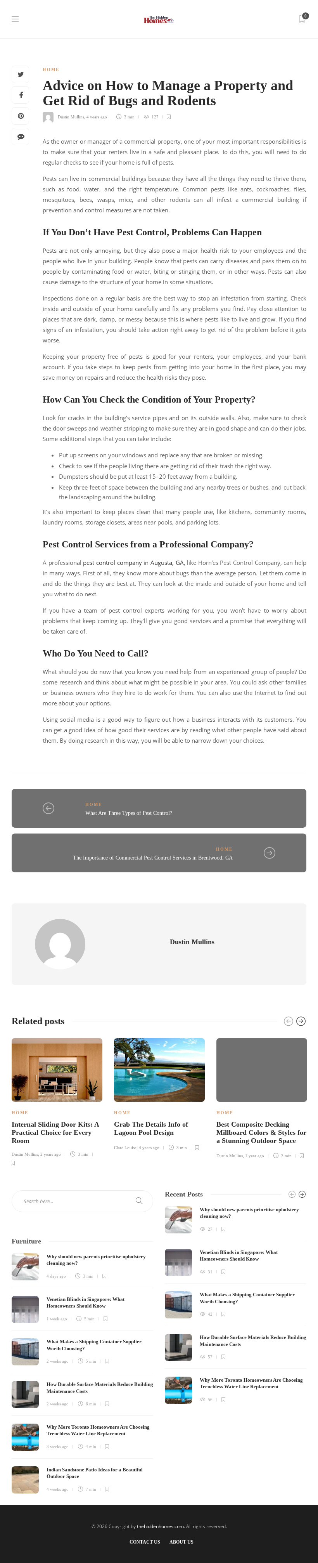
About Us (181, 1542)
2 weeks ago (58, 1361)
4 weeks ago (58, 1489)
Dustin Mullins (71, 117)
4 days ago (56, 1276)
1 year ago (254, 1155)
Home (51, 69)
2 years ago (50, 1154)
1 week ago (57, 1318)
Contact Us (145, 1542)
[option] (57, 1101)
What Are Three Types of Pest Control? (128, 813)
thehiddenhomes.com (160, 1526)
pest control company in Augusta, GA (133, 562)
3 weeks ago (58, 1446)
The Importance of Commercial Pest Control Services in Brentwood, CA (153, 858)
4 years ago (96, 117)
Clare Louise (125, 1147)
